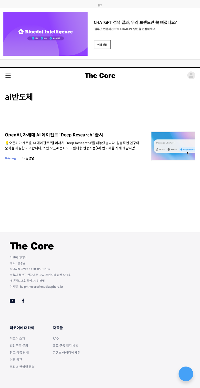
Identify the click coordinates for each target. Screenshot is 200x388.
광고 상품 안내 (19, 352)
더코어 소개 (17, 338)
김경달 (30, 158)
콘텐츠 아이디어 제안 (66, 352)
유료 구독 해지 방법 (65, 345)
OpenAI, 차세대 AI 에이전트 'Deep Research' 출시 (54, 135)
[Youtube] (12, 301)
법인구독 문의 (19, 345)
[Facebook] (23, 300)
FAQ (56, 338)
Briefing (10, 158)
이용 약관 (16, 359)
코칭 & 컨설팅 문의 (22, 366)
